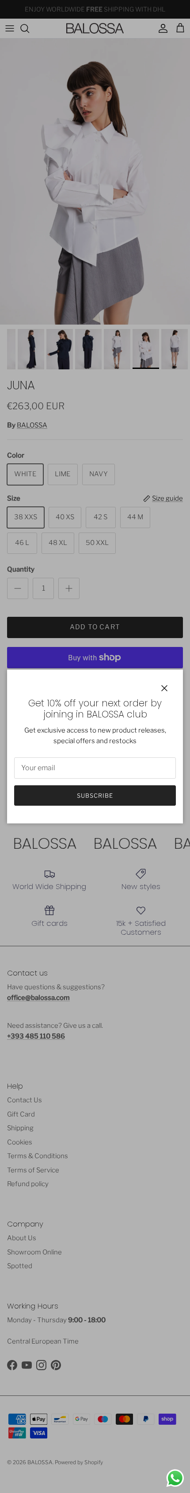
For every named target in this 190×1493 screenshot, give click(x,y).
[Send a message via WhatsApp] (175, 1478)
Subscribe (95, 795)
